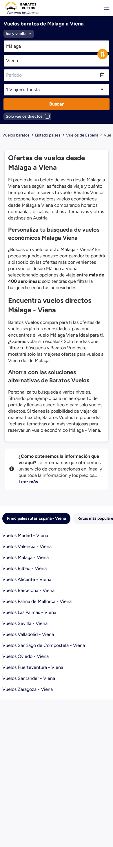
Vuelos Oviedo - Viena (25, 656)
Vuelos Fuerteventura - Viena (32, 667)
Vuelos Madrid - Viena (25, 535)
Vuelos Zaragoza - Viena (27, 689)
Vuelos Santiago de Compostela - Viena (43, 645)
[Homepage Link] (20, 5)
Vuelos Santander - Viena (28, 678)
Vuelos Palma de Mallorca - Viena (37, 601)
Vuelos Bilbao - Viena (24, 568)
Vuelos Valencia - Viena (27, 546)
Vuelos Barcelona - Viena (28, 590)
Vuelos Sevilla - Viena (25, 623)
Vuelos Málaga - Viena (25, 557)
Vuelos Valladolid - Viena (28, 634)
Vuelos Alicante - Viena (26, 579)
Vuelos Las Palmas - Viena (29, 612)
